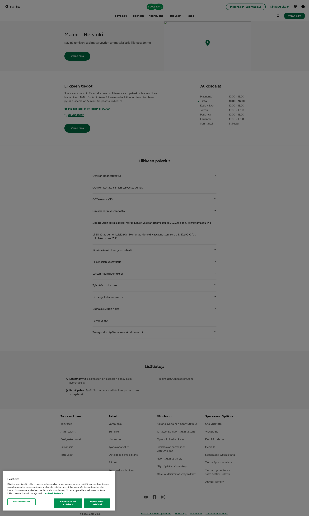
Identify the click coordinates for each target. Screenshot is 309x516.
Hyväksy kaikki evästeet (68, 503)
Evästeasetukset (21, 502)
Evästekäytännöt (54, 494)
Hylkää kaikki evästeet (97, 503)
